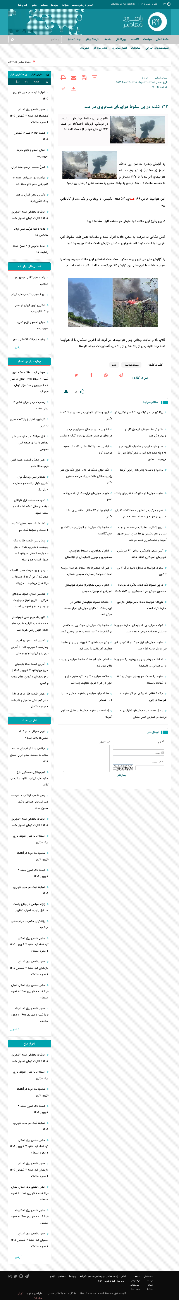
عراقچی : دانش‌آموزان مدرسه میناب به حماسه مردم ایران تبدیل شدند (29, 755)
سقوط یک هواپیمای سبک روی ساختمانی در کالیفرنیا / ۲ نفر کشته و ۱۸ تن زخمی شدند (86, 628)
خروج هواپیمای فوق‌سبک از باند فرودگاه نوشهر (88, 496)
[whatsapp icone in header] (106, 378)
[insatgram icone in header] (10, 32)
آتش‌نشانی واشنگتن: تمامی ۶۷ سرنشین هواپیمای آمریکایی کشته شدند (142, 554)
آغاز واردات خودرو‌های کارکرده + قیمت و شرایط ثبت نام (30, 526)
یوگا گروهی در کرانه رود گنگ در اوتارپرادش (139, 412)
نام (159, 742)
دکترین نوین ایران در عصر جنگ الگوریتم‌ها (31, 198)
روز (46, 81)
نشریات (84, 48)
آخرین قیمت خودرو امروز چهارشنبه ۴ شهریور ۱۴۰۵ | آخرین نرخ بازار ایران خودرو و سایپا (29, 647)
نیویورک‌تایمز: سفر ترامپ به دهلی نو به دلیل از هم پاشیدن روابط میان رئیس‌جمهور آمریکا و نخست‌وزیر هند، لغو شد (142, 534)
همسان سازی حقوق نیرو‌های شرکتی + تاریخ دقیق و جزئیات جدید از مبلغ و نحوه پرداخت (30, 600)
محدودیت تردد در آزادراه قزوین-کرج (32, 856)
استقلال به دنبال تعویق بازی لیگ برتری (30, 839)
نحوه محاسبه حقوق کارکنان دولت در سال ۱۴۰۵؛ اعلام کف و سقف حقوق (30, 506)
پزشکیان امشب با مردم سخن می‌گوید (29, 924)
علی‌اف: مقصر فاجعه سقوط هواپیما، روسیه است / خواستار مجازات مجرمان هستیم (86, 571)
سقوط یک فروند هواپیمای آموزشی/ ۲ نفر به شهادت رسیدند (141, 679)
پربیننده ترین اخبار (40, 75)
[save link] (84, 80)
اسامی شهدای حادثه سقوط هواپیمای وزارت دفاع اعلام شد (85, 662)
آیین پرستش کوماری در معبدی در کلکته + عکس (86, 415)
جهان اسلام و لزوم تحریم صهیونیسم (32, 153)
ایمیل (157, 752)
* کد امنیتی (157, 762)
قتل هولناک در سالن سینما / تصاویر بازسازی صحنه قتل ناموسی (30, 443)
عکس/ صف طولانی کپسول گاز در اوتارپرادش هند (146, 432)
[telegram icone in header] (31, 32)
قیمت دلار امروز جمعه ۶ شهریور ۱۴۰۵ (33, 873)
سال (17, 81)
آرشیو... (16, 347)
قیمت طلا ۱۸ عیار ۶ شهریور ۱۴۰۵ (31, 136)
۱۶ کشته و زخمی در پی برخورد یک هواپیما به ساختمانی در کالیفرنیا (140, 662)
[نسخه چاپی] (63, 80)
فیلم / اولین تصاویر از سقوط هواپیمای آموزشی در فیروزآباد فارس (88, 588)
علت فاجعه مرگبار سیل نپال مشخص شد (31, 232)
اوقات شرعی (109, 1281)
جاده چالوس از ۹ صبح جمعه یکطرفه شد (30, 249)
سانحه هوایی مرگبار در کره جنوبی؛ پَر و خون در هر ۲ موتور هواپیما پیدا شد (88, 679)
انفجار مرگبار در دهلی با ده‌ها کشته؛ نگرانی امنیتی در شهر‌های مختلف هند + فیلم (141, 513)
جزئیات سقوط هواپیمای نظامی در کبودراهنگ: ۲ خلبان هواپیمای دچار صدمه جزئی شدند (88, 608)
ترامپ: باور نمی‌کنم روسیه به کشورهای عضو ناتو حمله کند (30, 181)
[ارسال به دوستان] (73, 80)
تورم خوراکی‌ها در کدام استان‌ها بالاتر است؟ (33, 734)
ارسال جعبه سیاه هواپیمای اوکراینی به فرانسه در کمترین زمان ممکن (143, 713)
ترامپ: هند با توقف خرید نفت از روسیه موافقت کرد (88, 449)
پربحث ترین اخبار (18, 75)
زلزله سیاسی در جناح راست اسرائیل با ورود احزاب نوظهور (30, 907)
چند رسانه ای (100, 48)
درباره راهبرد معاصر (96, 1276)
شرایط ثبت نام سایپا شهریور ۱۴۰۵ (30, 95)
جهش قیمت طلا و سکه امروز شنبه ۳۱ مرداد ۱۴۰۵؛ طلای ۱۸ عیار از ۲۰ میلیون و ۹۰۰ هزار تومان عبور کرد (29, 382)
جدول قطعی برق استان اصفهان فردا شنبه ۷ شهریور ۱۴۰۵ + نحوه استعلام (29, 1240)
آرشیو (34, 5)
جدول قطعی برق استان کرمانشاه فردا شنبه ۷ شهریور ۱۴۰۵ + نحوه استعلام (29, 116)
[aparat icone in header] (24, 32)
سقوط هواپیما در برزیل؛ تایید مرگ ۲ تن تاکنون (142, 571)
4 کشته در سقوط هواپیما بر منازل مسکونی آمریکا (86, 713)
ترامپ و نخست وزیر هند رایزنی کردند (142, 470)
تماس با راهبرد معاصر (82, 5)
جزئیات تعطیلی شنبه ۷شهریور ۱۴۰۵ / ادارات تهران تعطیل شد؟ (29, 215)
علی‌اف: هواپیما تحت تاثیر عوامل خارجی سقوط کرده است (142, 605)
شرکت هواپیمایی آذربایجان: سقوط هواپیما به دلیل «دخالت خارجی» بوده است (140, 628)
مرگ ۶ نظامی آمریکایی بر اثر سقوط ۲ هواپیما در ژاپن (143, 696)
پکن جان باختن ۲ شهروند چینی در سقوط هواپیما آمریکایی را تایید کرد (86, 645)
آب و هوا (22, 5)
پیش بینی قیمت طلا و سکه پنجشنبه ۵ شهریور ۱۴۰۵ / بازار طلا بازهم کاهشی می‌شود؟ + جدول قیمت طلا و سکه (30, 550)
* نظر (103, 742)
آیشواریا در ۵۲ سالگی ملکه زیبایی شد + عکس (87, 513)
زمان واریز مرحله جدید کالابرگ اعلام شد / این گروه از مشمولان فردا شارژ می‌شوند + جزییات (29, 577)
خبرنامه (65, 5)
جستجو (44, 5)
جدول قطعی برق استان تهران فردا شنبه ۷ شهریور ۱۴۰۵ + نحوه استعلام (29, 991)
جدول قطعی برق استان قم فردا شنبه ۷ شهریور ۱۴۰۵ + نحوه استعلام (29, 1015)
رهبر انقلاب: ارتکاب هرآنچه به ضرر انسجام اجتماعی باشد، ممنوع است (29, 802)
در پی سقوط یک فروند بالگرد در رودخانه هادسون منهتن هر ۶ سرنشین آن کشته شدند (141, 588)
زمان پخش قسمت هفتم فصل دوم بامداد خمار (29, 463)
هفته (36, 81)
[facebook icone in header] (91, 378)
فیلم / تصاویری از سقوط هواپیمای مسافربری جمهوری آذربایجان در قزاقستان (88, 554)
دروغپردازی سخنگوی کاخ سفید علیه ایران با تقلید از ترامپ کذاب (29, 778)
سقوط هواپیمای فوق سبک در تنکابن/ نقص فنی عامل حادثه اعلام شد (140, 645)
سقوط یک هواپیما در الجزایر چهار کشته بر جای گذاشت (86, 530)
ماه (27, 81)
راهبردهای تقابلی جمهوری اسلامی (31, 280)
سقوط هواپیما (131, 365)
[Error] (63, 392)
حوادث (144, 77)
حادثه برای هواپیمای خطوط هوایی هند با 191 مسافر (87, 696)
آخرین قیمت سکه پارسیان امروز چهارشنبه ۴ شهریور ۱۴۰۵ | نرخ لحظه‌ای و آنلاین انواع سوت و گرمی (29, 674)
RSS (100, 1281)
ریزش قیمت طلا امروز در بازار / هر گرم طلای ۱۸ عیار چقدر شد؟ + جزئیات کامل (29, 700)
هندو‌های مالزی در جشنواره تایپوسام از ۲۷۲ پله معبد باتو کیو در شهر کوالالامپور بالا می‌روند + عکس (142, 453)
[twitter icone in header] (17, 32)
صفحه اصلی (162, 39)
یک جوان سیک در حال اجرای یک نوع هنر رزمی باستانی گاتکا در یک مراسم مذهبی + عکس (86, 476)
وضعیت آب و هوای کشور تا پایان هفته (31, 405)
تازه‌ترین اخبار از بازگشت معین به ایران (29, 422)
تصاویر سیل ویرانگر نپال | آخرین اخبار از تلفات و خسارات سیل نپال (30, 483)
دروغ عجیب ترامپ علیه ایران (28, 167)
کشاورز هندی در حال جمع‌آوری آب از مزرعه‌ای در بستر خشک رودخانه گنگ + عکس (86, 432)
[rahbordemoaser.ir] (144, 22)
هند (132, 199)
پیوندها (54, 5)
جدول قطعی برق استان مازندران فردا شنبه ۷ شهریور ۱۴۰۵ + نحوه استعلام (29, 968)
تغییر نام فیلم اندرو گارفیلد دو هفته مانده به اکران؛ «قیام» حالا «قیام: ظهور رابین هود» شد (30, 623)
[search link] (12, 39)
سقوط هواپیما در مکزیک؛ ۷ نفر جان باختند (139, 493)
